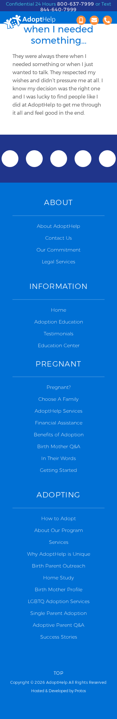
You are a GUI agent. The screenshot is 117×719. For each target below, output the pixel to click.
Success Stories (58, 637)
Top (58, 673)
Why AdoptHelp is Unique (58, 554)
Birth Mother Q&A (58, 446)
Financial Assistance (58, 423)
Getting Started (58, 470)
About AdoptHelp (58, 226)
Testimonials (58, 334)
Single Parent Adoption (58, 613)
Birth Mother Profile (58, 589)
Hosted (37, 690)
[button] (81, 20)
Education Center (59, 345)
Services (58, 542)
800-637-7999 (76, 4)
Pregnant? (58, 387)
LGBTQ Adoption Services (59, 601)
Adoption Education (58, 322)
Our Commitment (58, 250)
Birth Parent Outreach (58, 566)
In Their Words (58, 458)
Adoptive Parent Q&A (58, 625)
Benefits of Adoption (59, 435)
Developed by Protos (67, 690)
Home (58, 310)
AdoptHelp (29, 22)
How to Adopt (58, 518)
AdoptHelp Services (58, 411)
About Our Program (58, 530)
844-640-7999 (58, 9)
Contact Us (58, 238)
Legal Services (58, 262)
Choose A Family (58, 399)
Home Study (58, 578)
